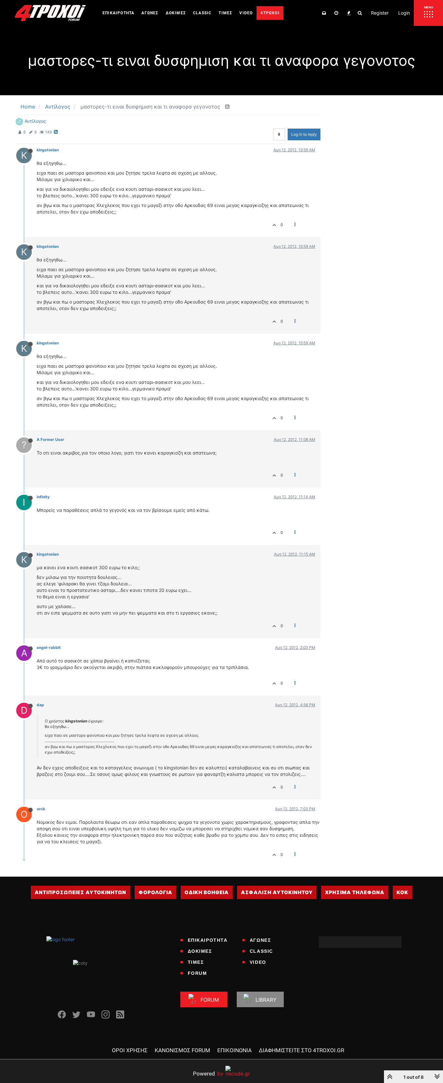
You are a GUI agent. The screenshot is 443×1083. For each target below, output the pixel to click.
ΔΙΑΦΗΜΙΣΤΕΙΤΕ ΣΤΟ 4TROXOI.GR (301, 1050)
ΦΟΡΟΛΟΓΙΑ (155, 892)
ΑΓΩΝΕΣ (260, 940)
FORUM (197, 973)
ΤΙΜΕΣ (196, 962)
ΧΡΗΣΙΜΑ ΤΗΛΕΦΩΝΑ (354, 892)
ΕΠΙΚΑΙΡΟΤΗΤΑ (208, 940)
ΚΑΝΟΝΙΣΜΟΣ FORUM (182, 1050)
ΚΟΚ (402, 892)
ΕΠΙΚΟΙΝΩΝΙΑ (234, 1050)
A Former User (50, 439)
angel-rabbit (49, 647)
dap (40, 704)
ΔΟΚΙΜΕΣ (200, 951)
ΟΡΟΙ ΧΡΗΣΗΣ (130, 1050)
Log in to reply (304, 134)
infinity (43, 496)
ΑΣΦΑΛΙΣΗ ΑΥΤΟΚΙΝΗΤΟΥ (277, 892)
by (208, 1073)
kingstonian (48, 149)
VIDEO (258, 962)
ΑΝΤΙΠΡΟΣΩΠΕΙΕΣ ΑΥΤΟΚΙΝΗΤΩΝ (80, 892)
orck (41, 808)
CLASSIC (261, 951)
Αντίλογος (35, 121)
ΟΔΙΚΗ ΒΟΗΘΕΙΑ (207, 892)
